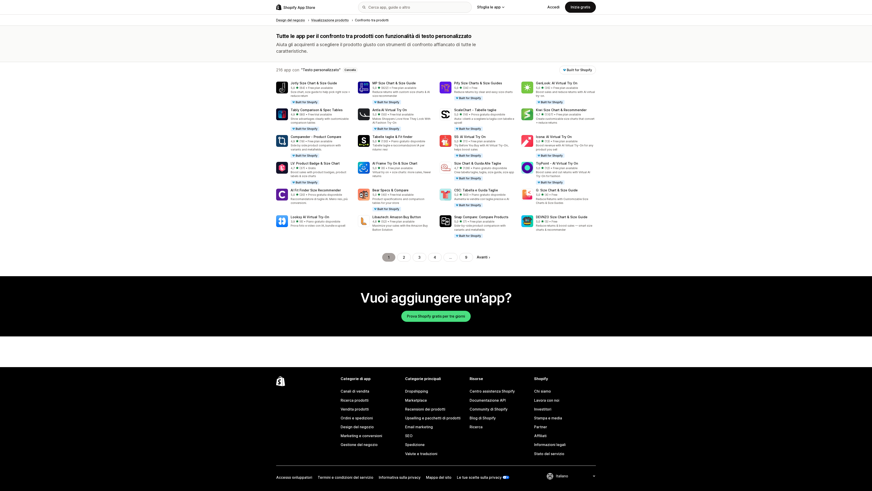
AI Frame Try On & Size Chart (394, 163)
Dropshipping (416, 391)
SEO (409, 435)
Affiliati (540, 435)
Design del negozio (357, 427)
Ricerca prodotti (355, 400)
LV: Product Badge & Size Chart (315, 163)
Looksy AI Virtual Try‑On (310, 217)
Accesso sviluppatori (294, 477)
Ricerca (476, 427)
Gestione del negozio (359, 444)
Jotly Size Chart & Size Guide (314, 83)
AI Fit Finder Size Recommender (316, 190)
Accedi (553, 7)
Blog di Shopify (483, 418)
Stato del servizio (549, 453)
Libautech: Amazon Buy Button (396, 217)
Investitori (542, 409)
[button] (313, 93)
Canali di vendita (355, 391)
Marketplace (416, 400)
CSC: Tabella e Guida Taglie (476, 190)
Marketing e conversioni (361, 435)
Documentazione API (488, 400)
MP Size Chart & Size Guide (394, 83)
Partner (540, 427)
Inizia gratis (580, 7)
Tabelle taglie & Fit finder (392, 137)
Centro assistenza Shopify (492, 391)
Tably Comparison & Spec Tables (317, 110)
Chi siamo (542, 391)
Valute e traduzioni (421, 453)
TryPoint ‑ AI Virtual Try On (557, 163)
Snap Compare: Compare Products (481, 217)
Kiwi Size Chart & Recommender (561, 110)
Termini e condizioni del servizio (345, 477)
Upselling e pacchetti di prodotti (433, 418)
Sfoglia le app (489, 7)
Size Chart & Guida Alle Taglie (477, 163)
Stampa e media (548, 418)
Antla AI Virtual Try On (389, 110)
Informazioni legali (550, 444)
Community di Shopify (489, 409)
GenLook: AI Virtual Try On (556, 83)
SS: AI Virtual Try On (470, 137)
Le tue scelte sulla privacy (479, 477)
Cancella (350, 70)
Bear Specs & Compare (390, 190)
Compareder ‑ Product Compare (316, 137)
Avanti (482, 257)
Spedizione (415, 444)
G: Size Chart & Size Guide (557, 190)
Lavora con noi (546, 400)
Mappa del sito (438, 477)
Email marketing (419, 427)
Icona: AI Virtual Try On (554, 137)
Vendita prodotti (355, 409)
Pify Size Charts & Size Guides (478, 83)
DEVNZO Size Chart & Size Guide (561, 217)
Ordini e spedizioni (357, 418)
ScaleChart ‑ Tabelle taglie (475, 110)
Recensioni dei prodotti (425, 409)
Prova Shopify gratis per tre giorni (436, 316)
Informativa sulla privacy (400, 477)
